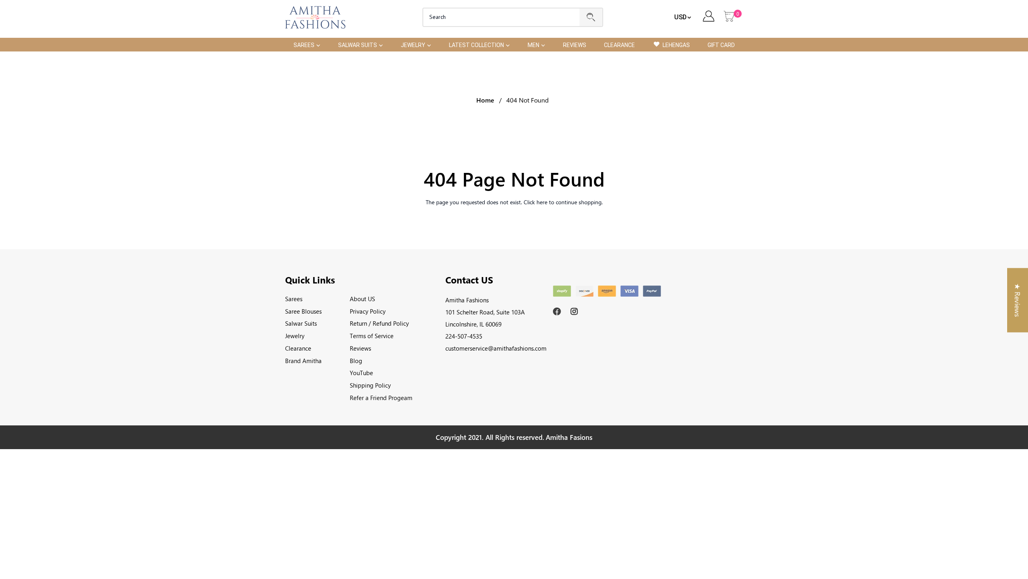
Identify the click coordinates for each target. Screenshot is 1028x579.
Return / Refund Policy (379, 323)
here (541, 202)
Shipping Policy (370, 385)
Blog (356, 361)
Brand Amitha (303, 361)
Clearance (298, 348)
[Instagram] (576, 312)
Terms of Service (372, 336)
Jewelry (294, 336)
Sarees (293, 299)
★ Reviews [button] (1017, 300)
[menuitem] (307, 44)
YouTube (361, 373)
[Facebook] (558, 312)
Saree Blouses (303, 311)
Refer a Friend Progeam (381, 398)
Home (485, 100)
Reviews (360, 348)
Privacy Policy (368, 311)
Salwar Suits (301, 323)
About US (362, 299)
